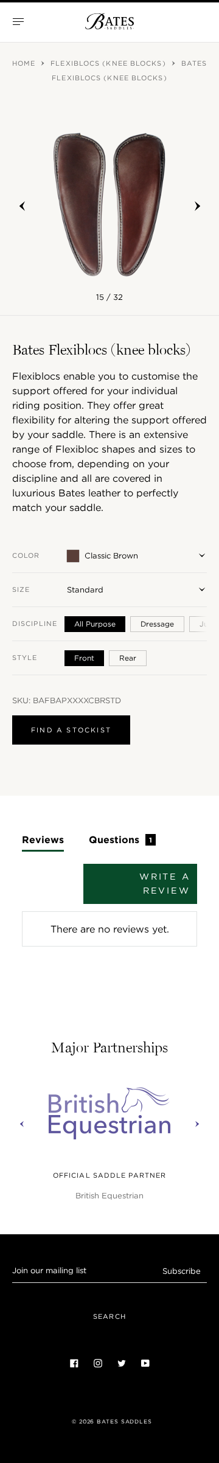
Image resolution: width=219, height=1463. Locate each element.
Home (25, 63)
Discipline (34, 623)
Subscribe (181, 1271)
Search (109, 1316)
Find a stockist (71, 730)
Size (21, 589)
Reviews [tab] (43, 839)
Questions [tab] (121, 839)
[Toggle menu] (18, 21)
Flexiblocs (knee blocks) (109, 63)
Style (25, 657)
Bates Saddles (124, 1421)
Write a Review (164, 883)
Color (26, 555)
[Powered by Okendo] (52, 896)
